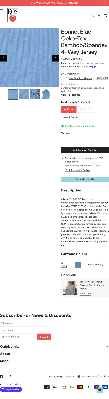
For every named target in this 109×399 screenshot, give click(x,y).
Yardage (65, 133)
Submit (44, 337)
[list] (29, 57)
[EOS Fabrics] (12, 15)
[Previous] (3, 58)
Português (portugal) (60, 376)
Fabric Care (102, 77)
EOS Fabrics (15, 384)
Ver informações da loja (77, 170)
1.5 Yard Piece (86, 109)
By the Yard (68, 109)
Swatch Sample (70, 117)
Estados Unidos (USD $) (93, 376)
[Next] (55, 58)
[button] (105, 15)
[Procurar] (92, 15)
